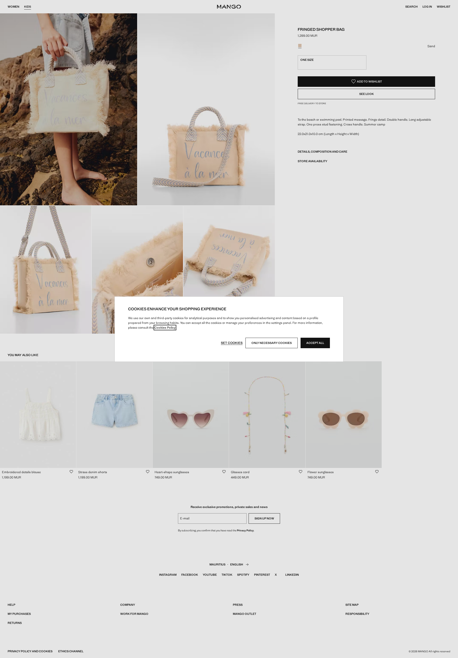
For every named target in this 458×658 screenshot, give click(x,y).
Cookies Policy (165, 328)
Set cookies (232, 343)
